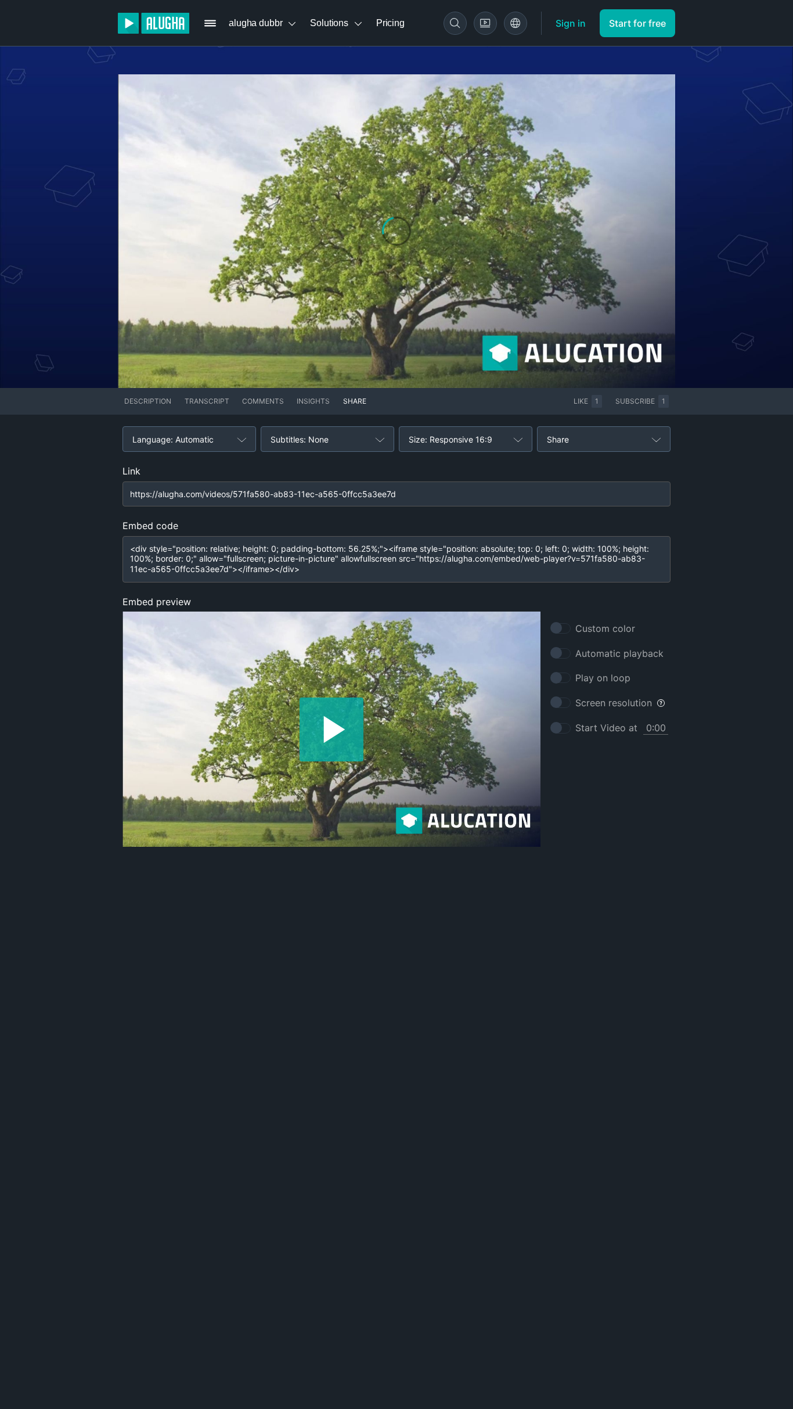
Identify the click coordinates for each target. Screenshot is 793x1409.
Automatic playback (619, 653)
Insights (313, 401)
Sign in (571, 23)
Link (131, 471)
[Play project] (331, 729)
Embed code (150, 525)
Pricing (390, 23)
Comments (263, 401)
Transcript (207, 401)
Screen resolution (613, 703)
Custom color (605, 628)
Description (147, 401)
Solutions (329, 23)
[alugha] (153, 23)
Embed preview (156, 601)
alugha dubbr (255, 23)
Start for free (637, 23)
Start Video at (606, 728)
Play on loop (602, 678)
